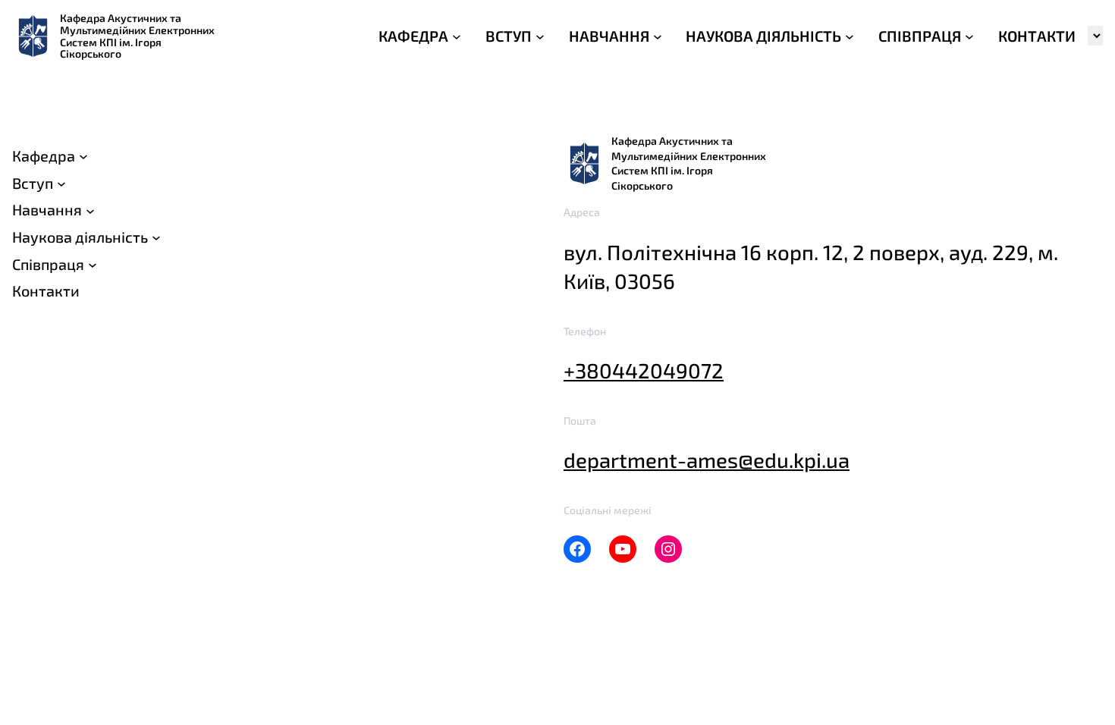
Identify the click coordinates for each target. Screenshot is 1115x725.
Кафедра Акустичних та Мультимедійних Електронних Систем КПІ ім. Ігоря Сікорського (137, 35)
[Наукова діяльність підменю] (156, 237)
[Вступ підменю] (61, 183)
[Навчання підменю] (90, 210)
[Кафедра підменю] (83, 156)
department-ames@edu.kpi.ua (707, 459)
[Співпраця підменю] (92, 264)
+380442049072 (644, 370)
